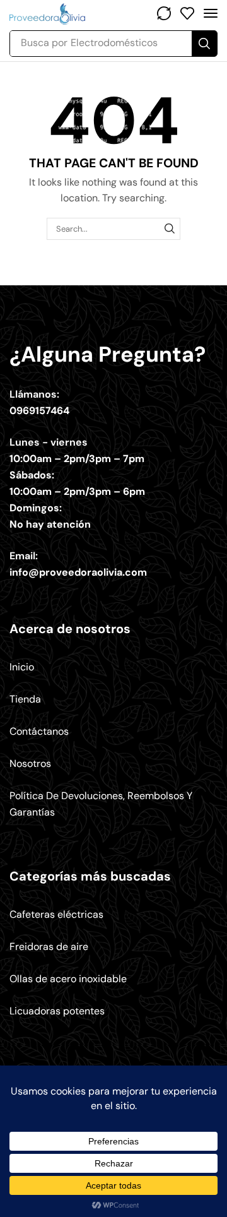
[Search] (204, 43)
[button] (164, 13)
